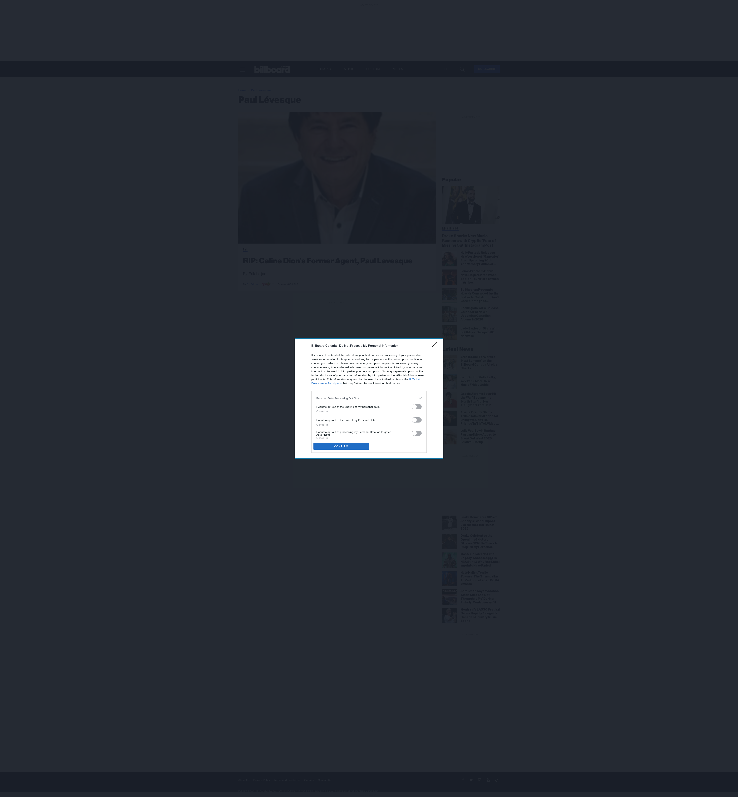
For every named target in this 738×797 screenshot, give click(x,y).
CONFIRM (341, 446)
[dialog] (369, 398)
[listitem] (369, 398)
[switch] (417, 406)
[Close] (435, 346)
